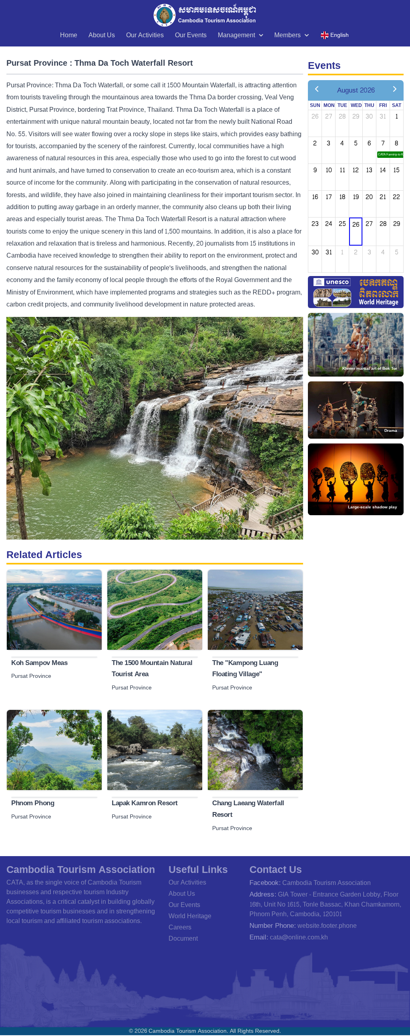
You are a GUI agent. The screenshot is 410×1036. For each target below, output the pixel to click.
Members (287, 35)
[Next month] (395, 90)
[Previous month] (317, 90)
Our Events (191, 35)
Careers (180, 927)
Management (236, 35)
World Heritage (190, 916)
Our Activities (145, 35)
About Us (101, 35)
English (339, 35)
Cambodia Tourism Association (326, 883)
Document (183, 938)
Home (68, 35)
